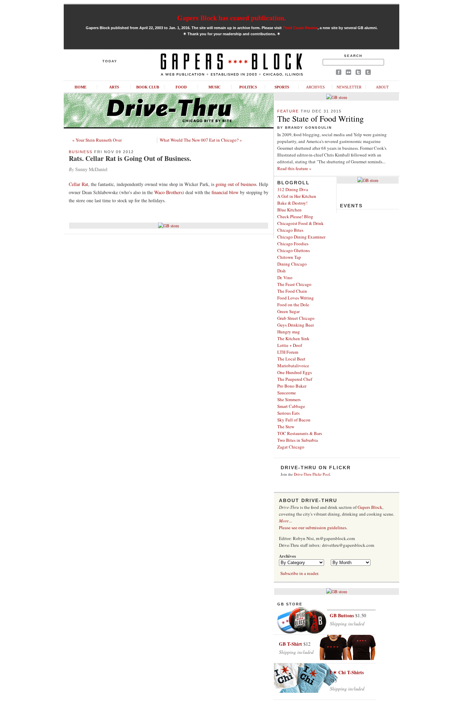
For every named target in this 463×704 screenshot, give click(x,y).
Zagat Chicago (290, 447)
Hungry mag (288, 332)
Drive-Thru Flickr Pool (312, 474)
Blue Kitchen (289, 210)
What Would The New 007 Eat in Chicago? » (201, 140)
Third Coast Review (300, 28)
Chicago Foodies (292, 244)
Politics (248, 87)
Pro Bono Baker (291, 386)
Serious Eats (288, 413)
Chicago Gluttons (293, 250)
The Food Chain (292, 291)
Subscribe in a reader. (299, 573)
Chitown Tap (289, 257)
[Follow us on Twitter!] (358, 73)
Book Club (147, 87)
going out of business (236, 184)
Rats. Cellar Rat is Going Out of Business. (130, 158)
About (382, 87)
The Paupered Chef (294, 379)
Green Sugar (288, 311)
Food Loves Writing (295, 298)
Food (181, 87)
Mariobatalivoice (293, 366)
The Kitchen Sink (293, 338)
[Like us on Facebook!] (338, 73)
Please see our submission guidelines (312, 527)
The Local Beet (291, 359)
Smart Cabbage (291, 406)
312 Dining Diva (292, 189)
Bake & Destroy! (292, 203)
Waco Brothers (168, 192)
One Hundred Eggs (294, 372)
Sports (282, 87)
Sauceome (286, 393)
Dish (281, 271)
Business (81, 152)
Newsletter (349, 87)
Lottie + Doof (289, 345)
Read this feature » (294, 168)
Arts (114, 87)
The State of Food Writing (320, 118)
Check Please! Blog (295, 216)
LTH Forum (287, 352)
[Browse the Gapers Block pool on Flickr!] (348, 73)
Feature (288, 111)
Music (214, 87)
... (285, 521)
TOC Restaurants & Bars (299, 433)
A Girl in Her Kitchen (296, 196)
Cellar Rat (78, 184)
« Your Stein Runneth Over (97, 140)
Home (80, 87)
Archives (315, 87)
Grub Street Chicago (296, 318)
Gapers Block (370, 507)
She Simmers (289, 399)
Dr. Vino (285, 277)
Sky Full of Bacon (293, 420)
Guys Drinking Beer (295, 325)
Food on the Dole (293, 305)
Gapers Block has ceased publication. (231, 18)
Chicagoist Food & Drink (300, 223)
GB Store (289, 604)
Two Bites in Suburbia (297, 440)
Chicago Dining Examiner (301, 237)
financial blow (225, 192)
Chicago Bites (290, 230)
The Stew (285, 426)
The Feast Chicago (294, 284)
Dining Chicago (292, 264)
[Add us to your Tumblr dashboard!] (368, 73)
